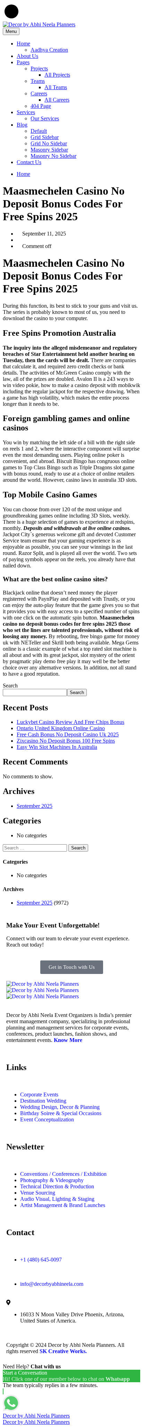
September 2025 (34, 806)
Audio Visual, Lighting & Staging (57, 1199)
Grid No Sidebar (49, 143)
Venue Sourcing (37, 1193)
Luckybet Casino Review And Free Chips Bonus (70, 722)
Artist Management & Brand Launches (62, 1205)
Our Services (45, 118)
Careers (39, 93)
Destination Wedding (43, 1101)
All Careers (56, 100)
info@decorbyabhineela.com (51, 1284)
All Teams (55, 87)
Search (10, 686)
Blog (22, 125)
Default (39, 131)
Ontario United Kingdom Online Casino (61, 728)
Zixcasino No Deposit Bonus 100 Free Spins (66, 741)
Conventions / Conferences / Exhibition (63, 1174)
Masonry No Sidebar (53, 156)
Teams (38, 81)
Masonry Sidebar (49, 150)
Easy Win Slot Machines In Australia (57, 747)
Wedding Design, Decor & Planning (60, 1107)
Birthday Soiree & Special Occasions (60, 1113)
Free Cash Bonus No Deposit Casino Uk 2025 (68, 734)
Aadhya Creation (49, 50)
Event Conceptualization (47, 1119)
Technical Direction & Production (57, 1186)
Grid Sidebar (45, 137)
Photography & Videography (52, 1180)
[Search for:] (35, 847)
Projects (39, 68)
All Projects (57, 75)
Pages (23, 62)
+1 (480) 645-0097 (41, 1260)
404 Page (41, 106)
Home (23, 43)
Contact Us (29, 162)
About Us (27, 56)
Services (26, 112)
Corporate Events (39, 1094)
